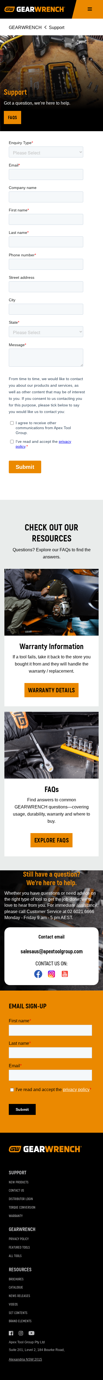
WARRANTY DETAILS (51, 690)
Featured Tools (19, 1248)
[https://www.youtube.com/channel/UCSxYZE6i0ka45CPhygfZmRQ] (65, 974)
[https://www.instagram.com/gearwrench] (51, 974)
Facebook (11, 1333)
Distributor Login (21, 1199)
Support (17, 1173)
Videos (13, 1304)
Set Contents (18, 1313)
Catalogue (16, 1288)
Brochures (16, 1279)
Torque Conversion (22, 1208)
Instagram (21, 1333)
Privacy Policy (19, 1239)
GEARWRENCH (25, 27)
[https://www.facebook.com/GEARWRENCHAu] (38, 974)
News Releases (19, 1296)
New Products (19, 1182)
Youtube (31, 1333)
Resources (20, 1270)
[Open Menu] (90, 9)
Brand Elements (20, 1321)
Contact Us (16, 1191)
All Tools (15, 1256)
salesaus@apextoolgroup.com (52, 951)
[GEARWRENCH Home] (45, 1151)
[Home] (34, 9)
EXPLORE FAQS (51, 840)
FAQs (12, 118)
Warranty (16, 1216)
